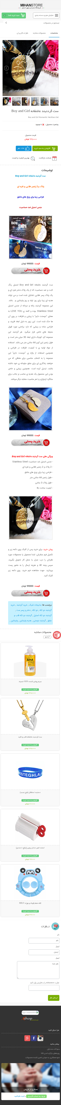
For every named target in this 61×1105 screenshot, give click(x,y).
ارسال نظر (54, 998)
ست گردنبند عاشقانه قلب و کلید (30, 737)
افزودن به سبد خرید (42, 148)
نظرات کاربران (22, 33)
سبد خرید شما (13, 15)
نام (58, 935)
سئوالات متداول (53, 1049)
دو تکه (35, 610)
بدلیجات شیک (35, 605)
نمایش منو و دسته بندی (44, 15)
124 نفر (20, 148)
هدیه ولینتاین (25, 621)
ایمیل (57, 946)
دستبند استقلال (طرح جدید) (30, 793)
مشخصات (54, 33)
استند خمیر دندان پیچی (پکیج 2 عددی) (30, 848)
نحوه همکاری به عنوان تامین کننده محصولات (42, 1058)
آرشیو (47, 637)
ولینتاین (14, 621)
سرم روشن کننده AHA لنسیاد (30, 682)
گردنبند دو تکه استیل (43, 615)
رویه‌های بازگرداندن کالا (50, 1053)
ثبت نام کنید (19, 1096)
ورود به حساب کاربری (36, 1096)
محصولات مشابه (39, 33)
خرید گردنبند (22, 605)
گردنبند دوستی (39, 621)
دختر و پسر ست (23, 610)
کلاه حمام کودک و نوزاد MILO (30, 903)
